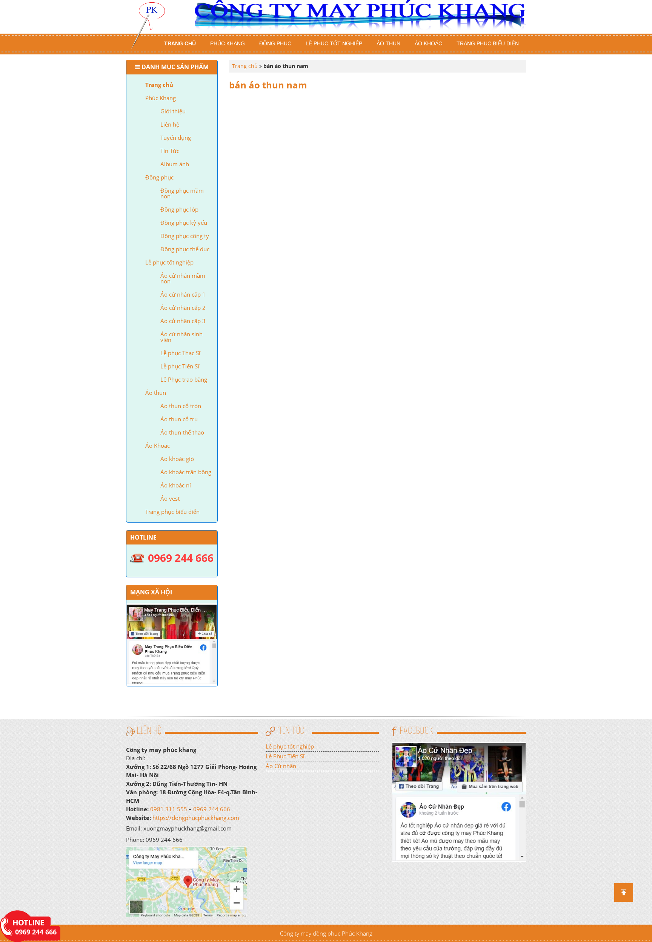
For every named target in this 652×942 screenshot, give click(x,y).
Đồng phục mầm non (182, 193)
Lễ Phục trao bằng (183, 379)
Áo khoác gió (177, 458)
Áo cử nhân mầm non (182, 278)
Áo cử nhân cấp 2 (183, 307)
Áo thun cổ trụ (179, 419)
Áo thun (388, 43)
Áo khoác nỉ (175, 485)
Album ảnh (174, 164)
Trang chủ (180, 43)
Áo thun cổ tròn (180, 406)
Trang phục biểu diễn (488, 43)
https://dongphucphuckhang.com (195, 817)
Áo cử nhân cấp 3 (183, 321)
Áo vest (170, 498)
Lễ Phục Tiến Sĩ (285, 756)
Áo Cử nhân (281, 766)
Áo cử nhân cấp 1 (183, 294)
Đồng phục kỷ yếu (183, 222)
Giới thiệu (173, 111)
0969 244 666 (211, 809)
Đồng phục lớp (179, 209)
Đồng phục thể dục (184, 249)
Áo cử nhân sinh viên (181, 336)
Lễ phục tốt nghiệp (334, 43)
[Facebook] (459, 801)
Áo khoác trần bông (185, 472)
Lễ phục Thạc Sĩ (180, 353)
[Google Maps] (186, 881)
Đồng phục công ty (184, 236)
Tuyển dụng (175, 137)
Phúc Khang (227, 43)
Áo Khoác (428, 43)
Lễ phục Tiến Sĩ (179, 366)
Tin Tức (169, 151)
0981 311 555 (168, 809)
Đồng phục (275, 43)
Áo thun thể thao (182, 432)
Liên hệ (169, 124)
